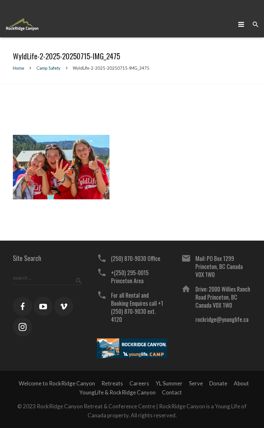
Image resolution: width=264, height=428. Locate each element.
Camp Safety (48, 68)
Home (18, 68)
